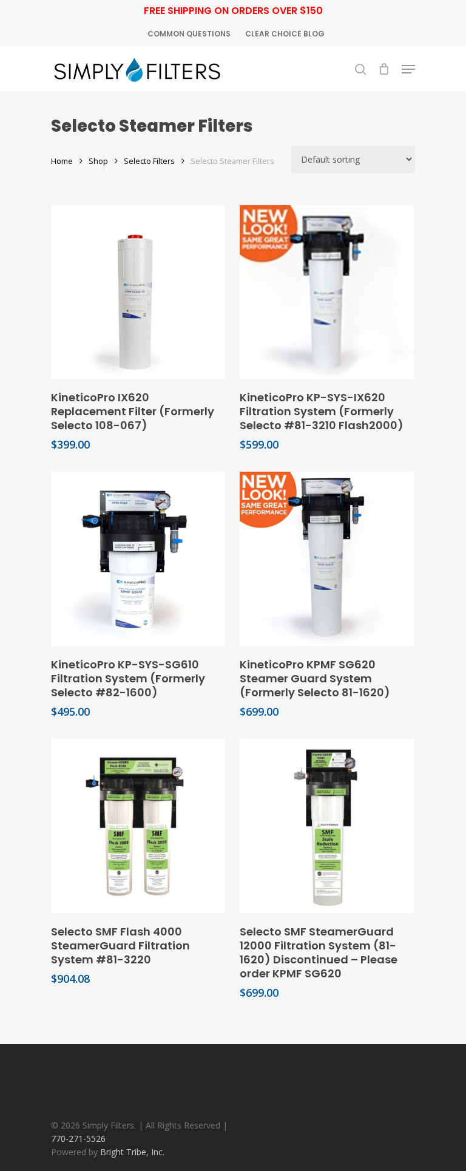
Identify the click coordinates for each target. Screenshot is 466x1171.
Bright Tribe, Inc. (132, 1152)
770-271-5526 (78, 1138)
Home (62, 160)
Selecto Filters (149, 160)
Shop (98, 160)
